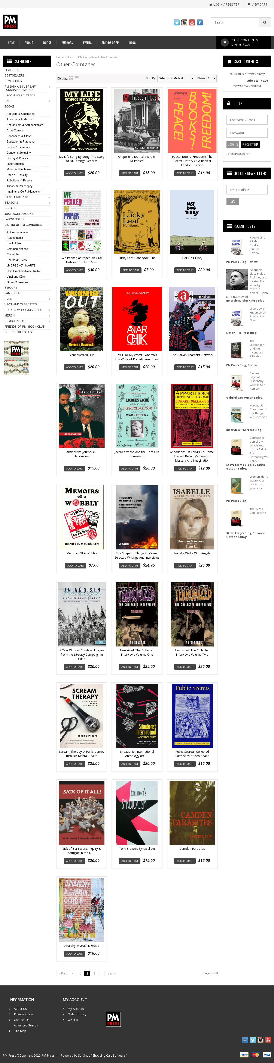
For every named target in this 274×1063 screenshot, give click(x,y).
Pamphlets (12, 293)
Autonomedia (15, 237)
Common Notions (17, 248)
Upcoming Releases (20, 95)
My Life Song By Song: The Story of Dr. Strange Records (81, 159)
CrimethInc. (14, 254)
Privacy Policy (23, 1014)
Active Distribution (18, 232)
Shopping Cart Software (108, 1055)
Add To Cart (74, 173)
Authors (67, 42)
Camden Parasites (192, 849)
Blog (132, 42)
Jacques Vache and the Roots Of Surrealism (137, 454)
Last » (112, 973)
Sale (8, 101)
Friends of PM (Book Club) (24, 326)
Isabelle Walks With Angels (192, 553)
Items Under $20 (16, 197)
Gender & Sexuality (19, 152)
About (29, 42)
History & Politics (17, 158)
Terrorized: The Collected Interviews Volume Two (192, 652)
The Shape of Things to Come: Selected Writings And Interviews (137, 555)
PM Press (48, 1055)
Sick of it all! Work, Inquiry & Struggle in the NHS (82, 851)
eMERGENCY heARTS (21, 265)
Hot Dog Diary (192, 258)
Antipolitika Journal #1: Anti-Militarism (137, 159)
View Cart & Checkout (247, 86)
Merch (9, 315)
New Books (13, 81)
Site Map (20, 1031)
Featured (11, 70)
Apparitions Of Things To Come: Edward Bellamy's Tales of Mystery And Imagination (192, 456)
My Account (76, 1008)
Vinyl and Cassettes (20, 304)
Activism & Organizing (20, 113)
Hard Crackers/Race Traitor (23, 271)
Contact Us (21, 1020)
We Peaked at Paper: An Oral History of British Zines (82, 260)
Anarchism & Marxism (20, 119)
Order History (77, 1014)
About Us (20, 1008)
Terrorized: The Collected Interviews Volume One (136, 652)
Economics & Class (19, 136)
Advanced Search (26, 1025)
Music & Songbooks (19, 169)
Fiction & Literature (18, 147)
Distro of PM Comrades (81, 57)
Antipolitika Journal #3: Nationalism (81, 454)
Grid (71, 78)
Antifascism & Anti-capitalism (25, 125)
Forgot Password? (238, 153)
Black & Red (14, 243)
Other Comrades (108, 57)
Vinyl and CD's (16, 276)
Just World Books (18, 213)
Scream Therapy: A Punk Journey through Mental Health (81, 753)
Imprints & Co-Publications (23, 191)
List (77, 78)
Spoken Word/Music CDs (23, 310)
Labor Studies (15, 163)
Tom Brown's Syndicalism (137, 849)
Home (11, 42)
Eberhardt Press (17, 260)
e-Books (10, 287)
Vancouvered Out (82, 355)
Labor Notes (14, 219)
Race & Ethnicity (17, 175)
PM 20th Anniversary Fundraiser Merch (20, 88)
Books (47, 42)
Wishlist (73, 1020)
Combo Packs (14, 321)
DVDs (8, 298)
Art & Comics (15, 130)
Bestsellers (14, 75)
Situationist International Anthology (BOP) (137, 753)
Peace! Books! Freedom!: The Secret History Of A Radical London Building (192, 161)
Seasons (11, 202)
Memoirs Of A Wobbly (81, 553)
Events (87, 42)
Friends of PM (110, 42)
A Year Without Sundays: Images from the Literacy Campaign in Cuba (81, 654)
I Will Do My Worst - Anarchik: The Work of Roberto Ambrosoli (137, 357)
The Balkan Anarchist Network (192, 355)
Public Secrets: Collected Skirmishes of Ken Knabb (192, 753)
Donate (10, 208)
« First (63, 973)
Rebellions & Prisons (20, 180)
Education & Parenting (20, 141)
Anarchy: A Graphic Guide (81, 946)
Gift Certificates (18, 332)
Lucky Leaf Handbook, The (137, 258)
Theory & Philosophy (20, 186)
